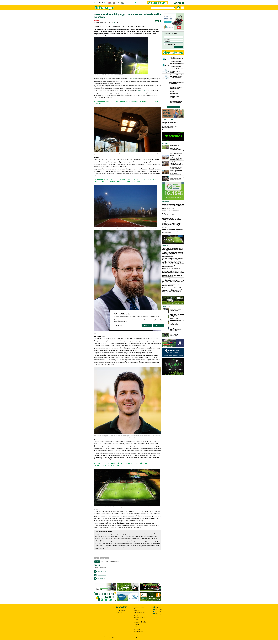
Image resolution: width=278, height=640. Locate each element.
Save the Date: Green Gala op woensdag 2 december (177, 177)
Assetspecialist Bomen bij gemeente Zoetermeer (176, 101)
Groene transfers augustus (176, 309)
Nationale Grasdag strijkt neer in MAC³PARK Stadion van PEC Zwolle (176, 172)
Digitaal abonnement (139, 615)
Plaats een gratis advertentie (169, 129)
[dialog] (139, 320)
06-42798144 (158, 611)
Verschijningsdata (138, 631)
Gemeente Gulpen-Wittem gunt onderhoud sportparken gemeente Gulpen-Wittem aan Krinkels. (173, 206)
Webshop (136, 610)
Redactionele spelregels (140, 621)
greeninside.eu (165, 637)
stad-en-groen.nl (126, 637)
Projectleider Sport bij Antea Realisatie (176, 69)
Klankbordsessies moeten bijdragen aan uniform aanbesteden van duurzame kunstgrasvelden (176, 163)
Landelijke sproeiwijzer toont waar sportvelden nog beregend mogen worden (177, 322)
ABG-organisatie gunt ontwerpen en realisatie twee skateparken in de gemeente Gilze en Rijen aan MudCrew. (171, 218)
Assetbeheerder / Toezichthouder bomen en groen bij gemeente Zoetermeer (176, 95)
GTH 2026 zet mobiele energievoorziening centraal (177, 156)
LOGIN (97, 561)
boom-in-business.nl (156, 637)
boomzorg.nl (134, 637)
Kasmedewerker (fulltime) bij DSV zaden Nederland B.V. (177, 64)
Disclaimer (136, 624)
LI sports (133, 78)
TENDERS (165, 202)
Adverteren (137, 629)
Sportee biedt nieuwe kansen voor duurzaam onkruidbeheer (177, 315)
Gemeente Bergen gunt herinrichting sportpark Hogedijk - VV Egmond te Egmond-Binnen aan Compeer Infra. (171, 225)
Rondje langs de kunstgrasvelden (174, 333)
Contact (136, 614)
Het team (136, 619)
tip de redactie (101, 578)
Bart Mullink (97, 22)
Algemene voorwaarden (140, 622)
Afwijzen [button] (146, 325)
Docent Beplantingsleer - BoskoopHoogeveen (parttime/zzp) (176, 89)
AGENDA (165, 143)
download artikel (102, 571)
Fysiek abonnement (139, 607)
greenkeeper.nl (117, 637)
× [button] (165, 312)
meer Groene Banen (173, 107)
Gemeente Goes (104, 558)
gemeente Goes (142, 90)
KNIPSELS (165, 246)
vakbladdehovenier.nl (144, 637)
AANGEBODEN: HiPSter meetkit (170, 126)
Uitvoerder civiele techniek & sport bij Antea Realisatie (177, 75)
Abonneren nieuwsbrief (140, 617)
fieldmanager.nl (108, 637)
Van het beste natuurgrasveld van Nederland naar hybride (175, 328)
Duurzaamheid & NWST (140, 612)
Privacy (136, 626)
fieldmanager (158, 613)
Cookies (136, 628)
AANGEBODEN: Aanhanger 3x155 (170, 122)
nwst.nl (172, 637)
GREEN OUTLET (167, 120)
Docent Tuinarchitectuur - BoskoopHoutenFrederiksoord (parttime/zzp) (176, 82)
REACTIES (97, 565)
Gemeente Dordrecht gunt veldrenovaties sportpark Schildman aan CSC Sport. (172, 230)
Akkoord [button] (158, 325)
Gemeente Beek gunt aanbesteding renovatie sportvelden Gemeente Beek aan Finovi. (173, 212)
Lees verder (123, 321)
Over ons (136, 608)
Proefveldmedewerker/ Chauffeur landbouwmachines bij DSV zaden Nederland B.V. (176, 58)
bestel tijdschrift (102, 575)
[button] (118, 325)
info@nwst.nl (158, 607)
